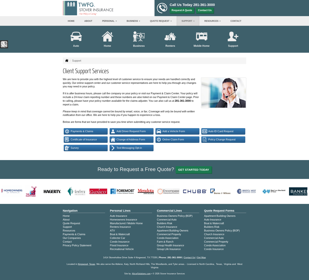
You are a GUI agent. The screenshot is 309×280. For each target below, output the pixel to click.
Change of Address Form (131, 139)
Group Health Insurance (170, 245)
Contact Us (205, 10)
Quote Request (71, 223)
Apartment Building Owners (172, 230)
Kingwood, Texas (86, 264)
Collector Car (117, 238)
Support (67, 227)
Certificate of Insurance (84, 139)
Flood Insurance (119, 245)
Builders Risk (164, 223)
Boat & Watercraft (120, 234)
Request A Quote (182, 10)
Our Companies (72, 238)
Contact (235, 21)
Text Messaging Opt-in (129, 148)
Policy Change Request (221, 139)
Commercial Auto (167, 219)
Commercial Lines (169, 210)
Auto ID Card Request (220, 131)
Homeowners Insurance (123, 219)
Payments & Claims (82, 131)
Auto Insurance (118, 216)
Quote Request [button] (160, 21)
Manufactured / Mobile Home (126, 223)
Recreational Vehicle (122, 249)
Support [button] (187, 21)
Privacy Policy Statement (77, 245)
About (88, 21)
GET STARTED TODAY (193, 169)
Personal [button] (108, 21)
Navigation (70, 210)
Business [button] (133, 21)
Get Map (201, 257)
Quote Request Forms (219, 210)
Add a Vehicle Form (173, 131)
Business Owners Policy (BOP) (174, 216)
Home (71, 21)
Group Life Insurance (169, 249)
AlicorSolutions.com (141, 273)
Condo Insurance (120, 241)
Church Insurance (167, 227)
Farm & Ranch (165, 241)
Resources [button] (211, 21)
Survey (75, 148)
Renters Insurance (120, 227)
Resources (69, 230)
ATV (112, 230)
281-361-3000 (204, 5)
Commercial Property (169, 234)
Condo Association (167, 238)
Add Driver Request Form (131, 131)
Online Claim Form (173, 139)
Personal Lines (120, 210)
